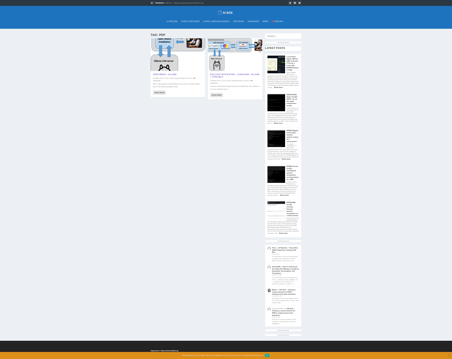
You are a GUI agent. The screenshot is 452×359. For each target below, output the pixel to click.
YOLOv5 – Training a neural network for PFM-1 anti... (185, 3)
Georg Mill (276, 267)
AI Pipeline (172, 21)
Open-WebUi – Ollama (165, 74)
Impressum (155, 351)
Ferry (274, 248)
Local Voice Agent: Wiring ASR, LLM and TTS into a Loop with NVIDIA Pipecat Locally (292, 63)
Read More (159, 93)
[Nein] (448, 355)
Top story (189, 78)
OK (267, 355)
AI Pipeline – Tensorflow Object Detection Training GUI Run (285, 250)
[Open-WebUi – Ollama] (178, 54)
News (265, 21)
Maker (157, 78)
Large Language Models (216, 21)
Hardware (253, 21)
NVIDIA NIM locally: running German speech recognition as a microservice (292, 209)
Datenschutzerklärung (169, 351)
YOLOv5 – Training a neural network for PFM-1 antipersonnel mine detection (284, 292)
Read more (278, 87)
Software (238, 21)
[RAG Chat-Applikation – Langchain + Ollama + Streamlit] (235, 54)
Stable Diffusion (190, 21)
